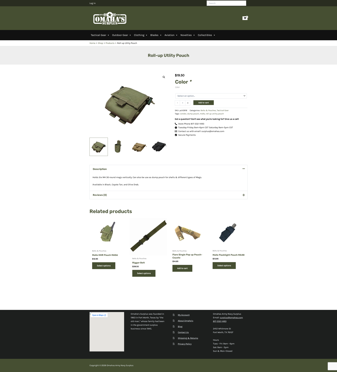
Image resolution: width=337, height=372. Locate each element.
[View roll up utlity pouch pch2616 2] (139, 147)
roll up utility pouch (215, 114)
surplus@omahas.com (231, 317)
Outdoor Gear (120, 35)
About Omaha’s (185, 320)
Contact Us (183, 332)
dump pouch (193, 114)
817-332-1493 (219, 321)
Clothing (139, 35)
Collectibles (205, 35)
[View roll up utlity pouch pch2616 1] (119, 147)
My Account (184, 315)
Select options (104, 265)
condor (183, 114)
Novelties (186, 35)
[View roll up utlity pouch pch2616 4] (159, 147)
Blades (154, 35)
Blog (180, 326)
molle (202, 114)
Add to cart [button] (182, 268)
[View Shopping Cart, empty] (244, 18)
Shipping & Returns (188, 338)
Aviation (169, 35)
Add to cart (203, 102)
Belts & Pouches (208, 110)
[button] (164, 77)
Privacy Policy (185, 344)
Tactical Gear (98, 35)
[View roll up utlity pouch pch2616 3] (99, 147)
